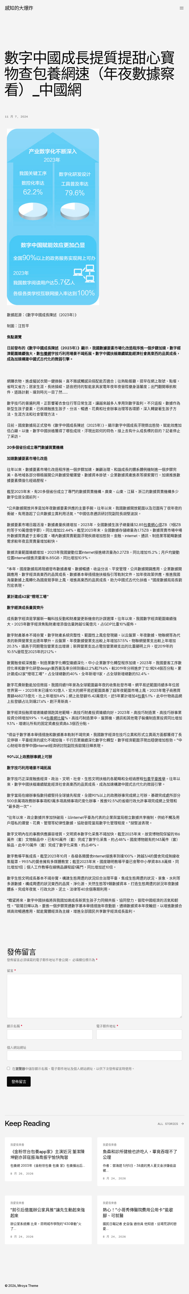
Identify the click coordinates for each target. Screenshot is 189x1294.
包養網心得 (153, 524)
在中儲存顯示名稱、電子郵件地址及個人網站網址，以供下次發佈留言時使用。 (73, 1069)
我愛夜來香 (17, 1144)
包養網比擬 (55, 718)
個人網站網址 (16, 1047)
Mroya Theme (28, 1286)
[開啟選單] (181, 8)
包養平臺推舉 (154, 778)
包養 (141, 696)
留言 (11, 971)
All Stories (168, 1124)
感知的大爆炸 (19, 8)
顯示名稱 (14, 1026)
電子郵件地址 (107, 1026)
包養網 (45, 353)
